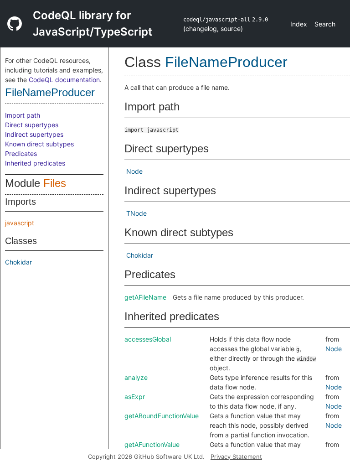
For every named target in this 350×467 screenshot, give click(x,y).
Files (54, 183)
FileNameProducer (50, 92)
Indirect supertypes (34, 134)
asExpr (134, 396)
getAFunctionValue (152, 444)
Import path (22, 115)
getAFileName (145, 297)
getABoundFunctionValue (161, 416)
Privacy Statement (236, 456)
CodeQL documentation (64, 79)
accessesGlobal (147, 339)
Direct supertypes (31, 125)
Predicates (21, 153)
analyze (136, 377)
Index (298, 24)
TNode (136, 213)
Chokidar (18, 262)
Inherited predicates (35, 163)
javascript (19, 223)
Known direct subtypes (39, 144)
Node (134, 171)
